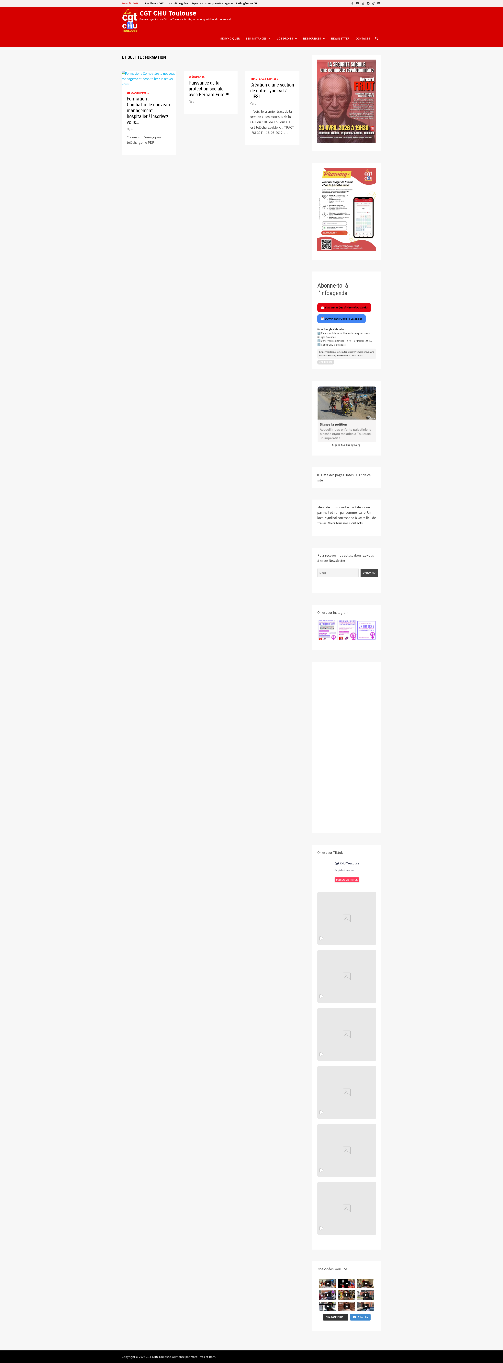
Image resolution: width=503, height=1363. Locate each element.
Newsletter (340, 38)
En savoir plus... (138, 92)
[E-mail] (378, 3)
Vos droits (285, 38)
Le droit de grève (178, 3)
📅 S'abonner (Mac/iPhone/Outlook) (344, 307)
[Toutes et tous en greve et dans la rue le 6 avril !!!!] (346, 976)
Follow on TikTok (347, 879)
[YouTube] (358, 3)
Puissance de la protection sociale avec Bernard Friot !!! (209, 89)
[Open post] (346, 1092)
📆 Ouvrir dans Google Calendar (341, 318)
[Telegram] (368, 3)
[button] (327, 630)
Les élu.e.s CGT (154, 3)
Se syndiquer (230, 38)
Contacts (363, 38)
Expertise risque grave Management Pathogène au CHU (225, 3)
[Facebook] (352, 3)
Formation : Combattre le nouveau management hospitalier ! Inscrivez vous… (148, 110)
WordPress (197, 1357)
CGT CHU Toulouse (168, 13)
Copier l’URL (325, 362)
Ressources (312, 38)
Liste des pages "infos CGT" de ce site (344, 477)
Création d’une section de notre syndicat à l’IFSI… (272, 90)
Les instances (256, 38)
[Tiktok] (373, 3)
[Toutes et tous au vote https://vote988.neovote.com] (346, 1208)
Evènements (197, 76)
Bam (212, 1357)
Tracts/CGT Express (264, 78)
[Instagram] (363, 3)
